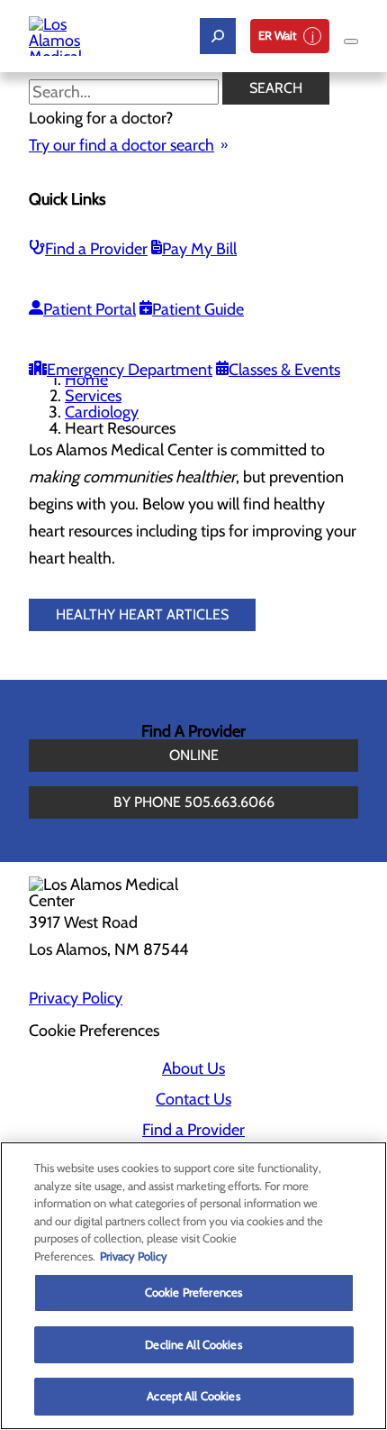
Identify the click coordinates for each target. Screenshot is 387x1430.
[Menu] (351, 41)
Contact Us (193, 1099)
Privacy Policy (75, 998)
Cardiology (102, 412)
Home (86, 380)
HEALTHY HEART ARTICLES (142, 614)
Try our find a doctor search (121, 145)
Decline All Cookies (193, 1344)
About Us (193, 1068)
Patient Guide (198, 309)
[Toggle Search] (218, 36)
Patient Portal (89, 309)
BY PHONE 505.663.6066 (193, 802)
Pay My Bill (199, 249)
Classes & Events (284, 370)
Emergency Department (129, 370)
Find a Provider (96, 249)
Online (194, 755)
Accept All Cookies (193, 1396)
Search (275, 87)
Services (93, 396)
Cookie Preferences (193, 1292)
